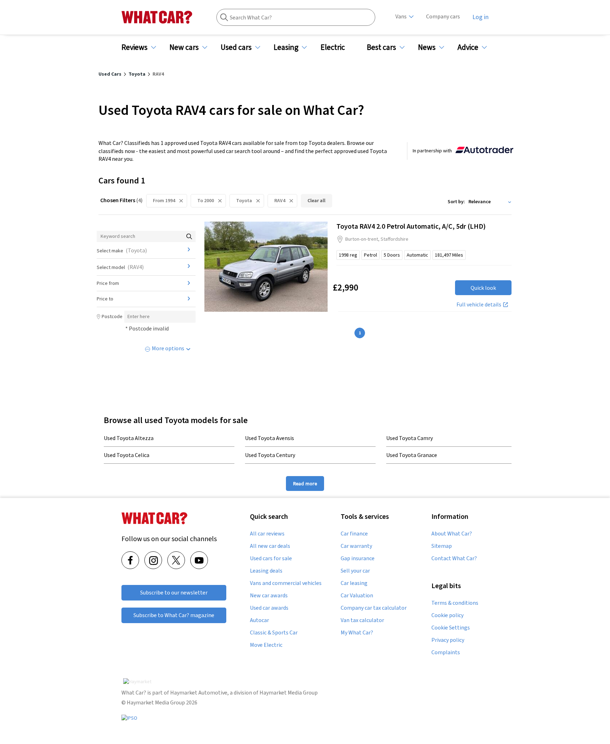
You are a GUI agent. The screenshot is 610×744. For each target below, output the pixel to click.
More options (168, 348)
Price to (105, 298)
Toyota (244, 200)
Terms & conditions (454, 603)
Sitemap (441, 546)
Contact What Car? (454, 558)
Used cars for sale (271, 558)
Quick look (483, 287)
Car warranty (356, 546)
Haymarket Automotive (198, 692)
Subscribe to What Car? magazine (173, 615)
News (427, 47)
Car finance (354, 533)
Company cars (443, 16)
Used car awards (269, 607)
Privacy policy (447, 640)
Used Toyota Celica (126, 454)
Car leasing (354, 583)
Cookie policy (447, 615)
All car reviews (267, 533)
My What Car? (357, 632)
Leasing (286, 47)
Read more (305, 483)
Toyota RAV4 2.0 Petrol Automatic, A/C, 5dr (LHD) (411, 226)
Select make (122, 250)
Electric (333, 47)
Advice (468, 47)
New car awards (269, 595)
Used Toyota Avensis (269, 437)
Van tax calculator (362, 620)
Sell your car (355, 570)
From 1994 (164, 200)
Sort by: (456, 201)
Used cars (236, 47)
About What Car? (451, 533)
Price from (108, 283)
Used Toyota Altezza (129, 437)
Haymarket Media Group (288, 692)
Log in (480, 17)
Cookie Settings (450, 627)
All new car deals (270, 546)
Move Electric (266, 645)
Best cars (381, 47)
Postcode (112, 316)
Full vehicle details (478, 304)
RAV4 (279, 200)
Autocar (259, 620)
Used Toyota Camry (409, 437)
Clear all (316, 200)
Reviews (134, 47)
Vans (401, 16)
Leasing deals (266, 570)
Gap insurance (358, 558)
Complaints (445, 652)
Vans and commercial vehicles (286, 583)
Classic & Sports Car (274, 632)
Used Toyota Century (270, 454)
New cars (184, 47)
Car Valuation (357, 595)
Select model (120, 266)
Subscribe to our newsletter (174, 592)
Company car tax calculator (374, 607)
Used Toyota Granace (411, 454)
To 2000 (205, 200)
